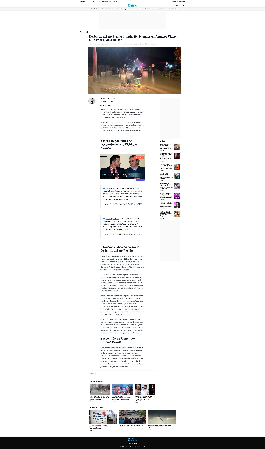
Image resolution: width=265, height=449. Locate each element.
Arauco (132, 112)
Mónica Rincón (105, 1)
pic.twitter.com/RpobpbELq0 (118, 199)
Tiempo (115, 1)
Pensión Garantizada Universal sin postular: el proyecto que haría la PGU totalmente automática (129, 9)
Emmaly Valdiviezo (107, 99)
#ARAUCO (109, 188)
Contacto (130, 443)
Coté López (92, 1)
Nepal (111, 1)
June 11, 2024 (137, 204)
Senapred (122, 122)
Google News (177, 5)
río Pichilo (92, 376)
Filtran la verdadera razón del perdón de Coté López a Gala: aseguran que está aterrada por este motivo (176, 9)
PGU (88, 1)
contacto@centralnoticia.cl (126, 446)
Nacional (84, 31)
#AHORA (116, 188)
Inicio (135, 443)
